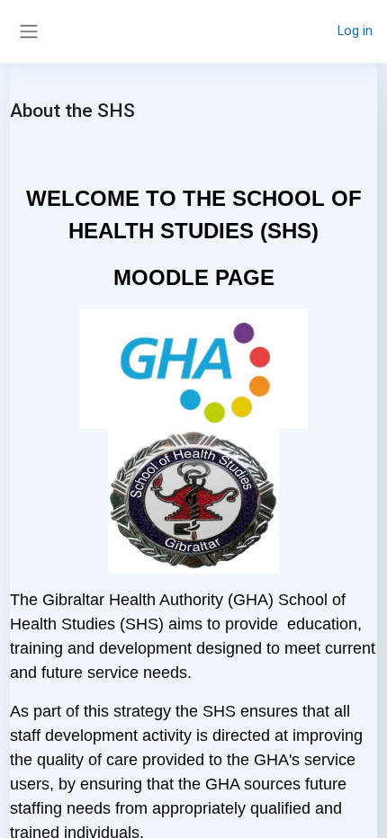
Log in (355, 30)
